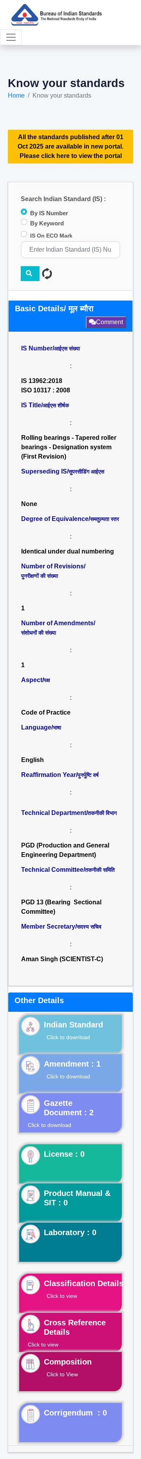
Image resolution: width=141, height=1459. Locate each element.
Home (16, 95)
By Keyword (47, 223)
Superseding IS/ (62, 471)
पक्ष (47, 680)
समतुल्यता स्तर (104, 519)
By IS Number (49, 213)
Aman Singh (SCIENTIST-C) (62, 959)
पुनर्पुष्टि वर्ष (88, 775)
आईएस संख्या (67, 348)
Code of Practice (45, 712)
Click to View (62, 1374)
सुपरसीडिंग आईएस (86, 471)
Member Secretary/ (61, 926)
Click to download (68, 1037)
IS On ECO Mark (51, 235)
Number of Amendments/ (58, 628)
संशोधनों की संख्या (38, 633)
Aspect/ (35, 680)
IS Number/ (50, 348)
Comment (109, 322)
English (32, 760)
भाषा (57, 727)
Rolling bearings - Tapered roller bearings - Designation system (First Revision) (68, 447)
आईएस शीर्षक (56, 405)
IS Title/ (45, 405)
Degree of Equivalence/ (70, 518)
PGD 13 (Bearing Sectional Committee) (61, 907)
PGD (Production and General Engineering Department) (65, 850)
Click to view (62, 1296)
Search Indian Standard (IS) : (63, 199)
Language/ (41, 727)
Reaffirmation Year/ (60, 774)
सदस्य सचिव (89, 927)
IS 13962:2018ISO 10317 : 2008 (45, 385)
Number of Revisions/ (53, 571)
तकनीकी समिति (100, 870)
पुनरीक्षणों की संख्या (39, 576)
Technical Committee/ (68, 869)
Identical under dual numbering (67, 551)
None (29, 504)
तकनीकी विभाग (102, 813)
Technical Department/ (69, 812)
